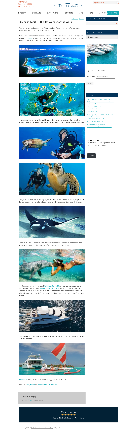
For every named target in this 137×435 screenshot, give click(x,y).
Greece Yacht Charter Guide (96, 118)
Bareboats (22, 13)
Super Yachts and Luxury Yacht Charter (99, 127)
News (91, 13)
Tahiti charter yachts (52, 286)
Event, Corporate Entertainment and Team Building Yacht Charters (100, 115)
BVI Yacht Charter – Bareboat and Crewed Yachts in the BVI (100, 102)
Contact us (23, 379)
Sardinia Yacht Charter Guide (96, 124)
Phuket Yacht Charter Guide (95, 121)
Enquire (114, 13)
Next (81, 19)
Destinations (68, 13)
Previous (75, 19)
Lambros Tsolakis (42, 385)
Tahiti (29, 38)
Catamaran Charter (93, 111)
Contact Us (22, 2)
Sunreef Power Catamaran (49, 288)
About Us (102, 13)
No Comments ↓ (53, 385)
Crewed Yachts (52, 13)
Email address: (91, 77)
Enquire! (91, 156)
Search (117, 2)
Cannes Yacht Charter (93, 109)
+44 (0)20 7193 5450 (27, 6)
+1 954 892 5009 (27, 4)
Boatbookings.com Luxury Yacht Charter (99, 99)
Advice (81, 13)
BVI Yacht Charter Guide (94, 106)
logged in (31, 400)
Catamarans (36, 13)
